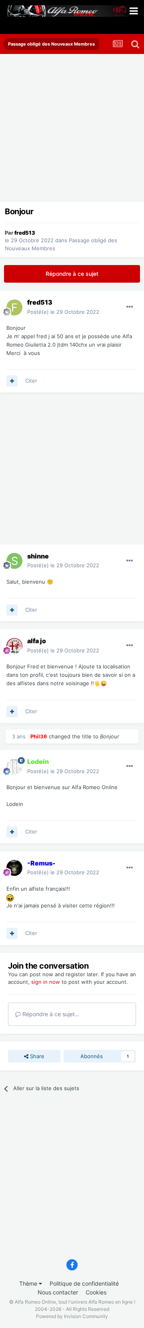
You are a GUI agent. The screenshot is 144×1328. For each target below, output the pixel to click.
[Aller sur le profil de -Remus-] (14, 868)
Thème (29, 1283)
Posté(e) (63, 312)
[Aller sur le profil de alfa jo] (14, 646)
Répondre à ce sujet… (50, 1014)
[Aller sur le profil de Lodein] (14, 767)
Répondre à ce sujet (72, 273)
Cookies (96, 1292)
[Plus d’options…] (130, 307)
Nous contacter (58, 1292)
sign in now (45, 982)
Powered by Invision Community (72, 1316)
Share (36, 1056)
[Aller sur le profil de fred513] (14, 307)
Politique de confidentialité (84, 1283)
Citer (31, 380)
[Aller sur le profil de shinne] (14, 561)
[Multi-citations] (12, 381)
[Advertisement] (72, 130)
